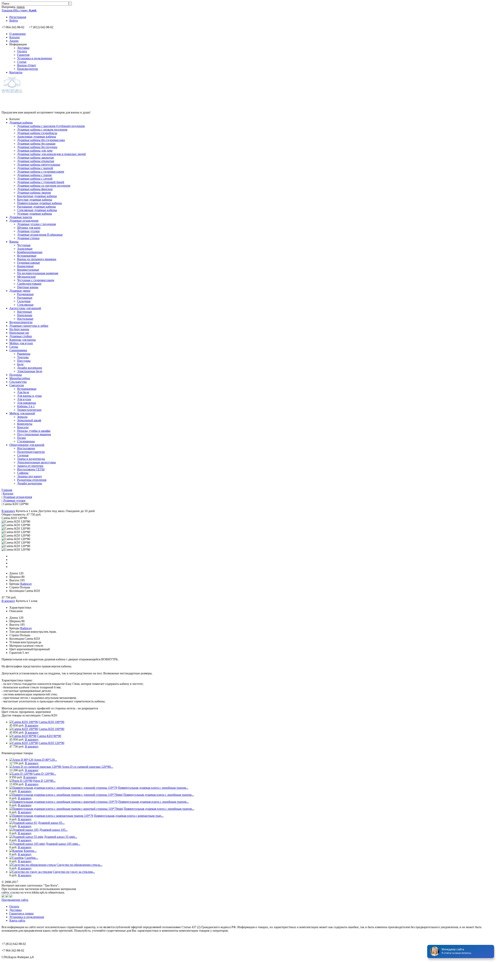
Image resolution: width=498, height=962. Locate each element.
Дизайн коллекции (29, 367)
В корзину (8, 511)
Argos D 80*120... (45, 759)
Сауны (13, 346)
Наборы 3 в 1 (26, 406)
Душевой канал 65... (51, 822)
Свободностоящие (29, 283)
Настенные (24, 311)
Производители (27, 68)
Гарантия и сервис (21, 913)
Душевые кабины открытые (35, 161)
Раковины (23, 353)
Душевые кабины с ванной (35, 168)
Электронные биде (29, 371)
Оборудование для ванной (26, 444)
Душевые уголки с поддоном (36, 224)
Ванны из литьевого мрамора (36, 259)
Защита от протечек (30, 465)
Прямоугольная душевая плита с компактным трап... (129, 815)
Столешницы (26, 441)
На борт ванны (19, 329)
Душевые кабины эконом (34, 192)
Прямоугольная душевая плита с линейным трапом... (153, 787)
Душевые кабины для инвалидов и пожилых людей (51, 154)
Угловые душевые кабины (34, 213)
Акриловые (24, 248)
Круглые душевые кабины (34, 199)
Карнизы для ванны (22, 339)
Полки (21, 437)
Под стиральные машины (34, 434)
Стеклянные (25, 304)
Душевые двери (19, 290)
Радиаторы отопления (31, 479)
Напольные (24, 315)
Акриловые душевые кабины (36, 136)
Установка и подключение (34, 58)
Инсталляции (26, 448)
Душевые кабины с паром (34, 175)
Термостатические (29, 409)
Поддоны (15, 374)
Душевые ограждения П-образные (40, 234)
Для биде (23, 392)
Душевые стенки (28, 238)
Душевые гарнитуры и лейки (28, 325)
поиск (21, 7)
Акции (13, 40)
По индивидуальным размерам (37, 273)
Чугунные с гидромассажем (35, 280)
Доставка (23, 47)
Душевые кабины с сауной (35, 178)
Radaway (26, 583)
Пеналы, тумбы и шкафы (33, 430)
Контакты (15, 72)
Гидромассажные (28, 262)
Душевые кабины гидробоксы (37, 133)
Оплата (22, 51)
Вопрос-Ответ (26, 65)
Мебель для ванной (22, 413)
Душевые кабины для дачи (35, 150)
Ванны (13, 241)
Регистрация (17, 17)
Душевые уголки (28, 231)
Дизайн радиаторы (29, 483)
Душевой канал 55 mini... (60, 836)
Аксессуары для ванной (25, 308)
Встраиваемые (26, 255)
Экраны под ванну (29, 476)
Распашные (24, 297)
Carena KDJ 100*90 (51, 722)
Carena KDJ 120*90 (51, 743)
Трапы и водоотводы (31, 458)
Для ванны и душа (29, 395)
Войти (13, 20)
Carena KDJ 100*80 (51, 729)
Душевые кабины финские (35, 189)
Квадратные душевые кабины (37, 196)
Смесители (16, 385)
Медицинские (26, 276)
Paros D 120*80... (44, 780)
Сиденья (22, 455)
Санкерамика (18, 350)
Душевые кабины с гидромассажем (40, 171)
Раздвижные (25, 294)
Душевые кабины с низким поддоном (42, 129)
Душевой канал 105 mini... (63, 843)
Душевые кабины (21, 122)
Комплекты (24, 423)
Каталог (14, 37)
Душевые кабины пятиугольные (38, 164)
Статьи (21, 61)
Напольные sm (19, 332)
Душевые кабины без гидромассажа (41, 140)
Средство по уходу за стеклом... (74, 871)
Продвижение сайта (15, 899)
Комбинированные (29, 252)
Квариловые (25, 266)
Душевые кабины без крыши (36, 143)
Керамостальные (28, 269)
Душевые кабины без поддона (37, 147)
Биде (20, 364)
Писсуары (24, 360)
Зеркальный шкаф (29, 420)
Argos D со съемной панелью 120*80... (87, 766)
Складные (24, 301)
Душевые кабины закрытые (35, 157)
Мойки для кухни (21, 343)
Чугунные (24, 245)
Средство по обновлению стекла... (79, 864)
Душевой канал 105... (53, 829)
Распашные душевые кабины (36, 206)
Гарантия (23, 54)
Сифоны (22, 472)
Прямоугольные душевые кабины (39, 203)
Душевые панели (20, 217)
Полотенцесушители (31, 451)
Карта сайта (17, 920)
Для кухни (24, 399)
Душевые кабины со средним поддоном (43, 185)
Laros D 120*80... (44, 773)
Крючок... (30, 850)
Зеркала (22, 416)
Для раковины (26, 402)
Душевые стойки (20, 336)
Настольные (25, 318)
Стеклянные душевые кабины (37, 210)
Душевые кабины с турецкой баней (40, 182)
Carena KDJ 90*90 (49, 736)
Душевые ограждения (23, 220)
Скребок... (31, 857)
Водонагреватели (20, 322)
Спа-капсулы (18, 381)
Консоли (23, 427)
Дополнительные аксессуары (36, 462)
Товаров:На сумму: (19, 10)
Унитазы (23, 357)
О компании (17, 33)
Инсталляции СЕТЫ (31, 469)
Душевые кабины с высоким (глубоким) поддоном (51, 126)
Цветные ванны (27, 287)
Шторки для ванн (28, 227)
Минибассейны (19, 378)
